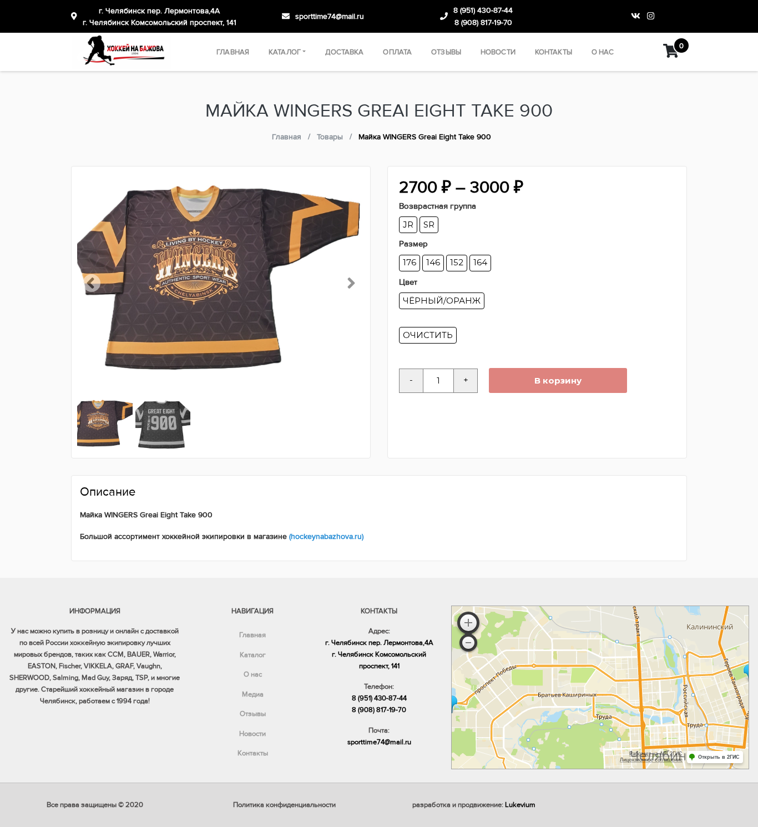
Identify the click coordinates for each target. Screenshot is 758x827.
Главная (232, 52)
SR (428, 224)
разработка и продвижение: (473, 804)
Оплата (397, 52)
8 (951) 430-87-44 (483, 10)
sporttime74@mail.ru (329, 16)
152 (456, 262)
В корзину (558, 380)
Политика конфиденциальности (284, 804)
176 (409, 262)
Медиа (253, 694)
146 (433, 262)
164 (480, 262)
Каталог (285, 52)
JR (408, 224)
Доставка (344, 52)
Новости (498, 52)
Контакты (553, 52)
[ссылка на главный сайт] (121, 52)
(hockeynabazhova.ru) (326, 536)
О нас (603, 52)
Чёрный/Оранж (442, 300)
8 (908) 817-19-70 (483, 22)
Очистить (428, 335)
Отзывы (446, 52)
